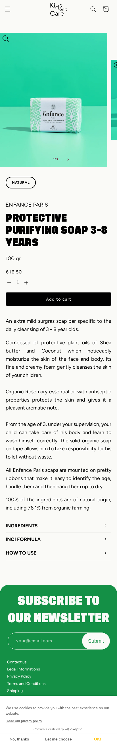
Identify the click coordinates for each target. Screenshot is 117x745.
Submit (96, 641)
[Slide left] (43, 159)
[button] (7, 9)
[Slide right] (68, 159)
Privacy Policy (19, 676)
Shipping (15, 690)
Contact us (17, 662)
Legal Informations (23, 669)
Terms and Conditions (26, 683)
